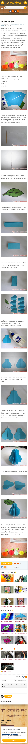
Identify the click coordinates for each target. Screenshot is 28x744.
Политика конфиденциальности (7, 726)
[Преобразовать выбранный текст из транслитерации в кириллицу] (4, 686)
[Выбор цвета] (22, 684)
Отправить (8, 696)
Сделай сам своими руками (14, 3)
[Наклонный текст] (4, 684)
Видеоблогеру (4, 722)
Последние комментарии (6, 720)
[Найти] (25, 8)
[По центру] (14, 684)
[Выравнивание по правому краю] (16, 684)
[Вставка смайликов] (19, 684)
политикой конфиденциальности (10, 734)
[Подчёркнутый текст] (6, 684)
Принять (14, 740)
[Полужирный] (2, 684)
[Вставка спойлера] (7, 686)
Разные (13, 24)
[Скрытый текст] (24, 684)
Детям (17, 24)
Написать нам (3, 724)
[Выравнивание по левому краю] (11, 684)
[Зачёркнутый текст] (9, 684)
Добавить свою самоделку (6, 719)
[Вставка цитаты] (2, 686)
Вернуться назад (7, 563)
